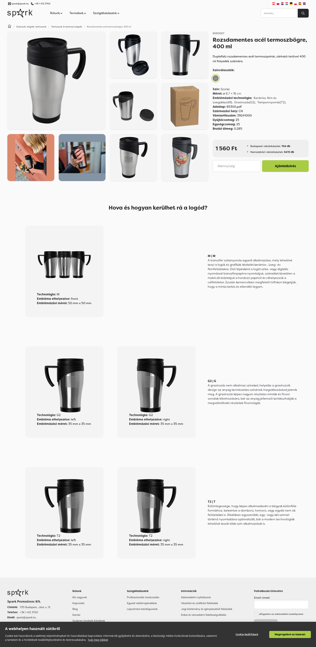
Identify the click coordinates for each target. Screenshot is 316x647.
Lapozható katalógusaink (142, 609)
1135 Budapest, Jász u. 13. (35, 607)
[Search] (303, 13)
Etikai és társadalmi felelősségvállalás (203, 614)
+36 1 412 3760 (42, 3)
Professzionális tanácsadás (143, 597)
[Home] (9, 27)
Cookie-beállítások (247, 634)
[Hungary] (286, 3)
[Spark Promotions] (20, 13)
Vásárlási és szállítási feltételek (199, 603)
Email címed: (262, 597)
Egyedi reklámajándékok (142, 603)
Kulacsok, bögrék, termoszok (31, 26)
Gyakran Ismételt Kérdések (88, 620)
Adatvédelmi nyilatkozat (196, 597)
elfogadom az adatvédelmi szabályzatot (281, 614)
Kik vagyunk (79, 597)
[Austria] (273, 3)
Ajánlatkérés (285, 166)
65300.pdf (227, 107)
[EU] (306, 3)
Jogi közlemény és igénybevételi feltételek (206, 609)
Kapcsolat (78, 603)
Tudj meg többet (98, 640)
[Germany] (291, 3)
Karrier (76, 614)
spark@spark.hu (26, 617)
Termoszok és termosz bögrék (66, 26)
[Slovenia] (277, 3)
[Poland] (295, 3)
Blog (75, 609)
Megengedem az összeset (290, 634)
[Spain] (299, 3)
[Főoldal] (29, 593)
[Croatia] (282, 3)
